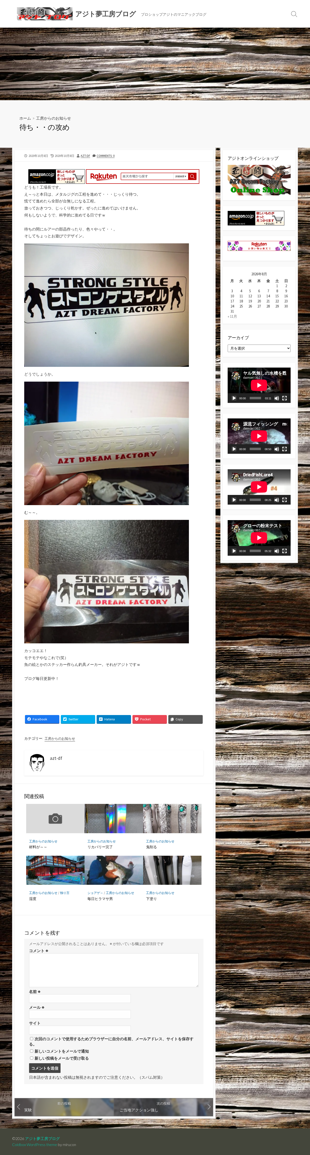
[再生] (234, 398)
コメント (38, 950)
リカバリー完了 (100, 847)
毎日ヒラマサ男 (100, 898)
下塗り (151, 898)
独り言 (65, 893)
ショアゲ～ (95, 893)
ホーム (25, 118)
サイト (35, 1023)
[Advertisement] (155, 64)
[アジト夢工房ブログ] (45, 13)
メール (37, 1007)
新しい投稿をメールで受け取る (62, 1058)
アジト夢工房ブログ (42, 1138)
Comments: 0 (106, 156)
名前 (35, 991)
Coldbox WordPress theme (34, 1144)
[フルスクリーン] (284, 398)
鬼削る (151, 847)
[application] (259, 385)
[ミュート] (276, 398)
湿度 (32, 898)
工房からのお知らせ (53, 118)
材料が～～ (38, 847)
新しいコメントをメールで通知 (62, 1051)
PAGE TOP (298, 1115)
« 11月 (232, 316)
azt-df (85, 156)
